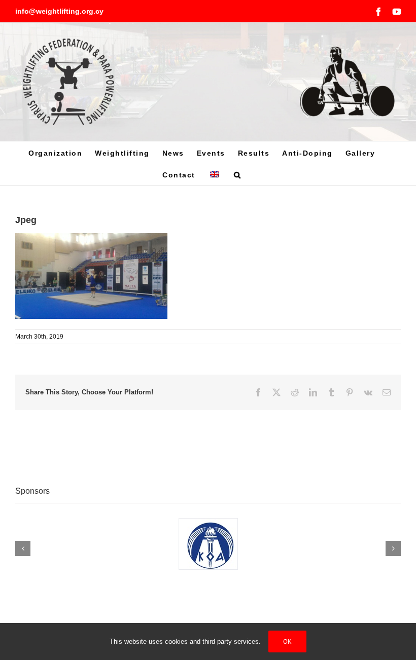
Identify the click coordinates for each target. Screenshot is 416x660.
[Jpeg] (91, 238)
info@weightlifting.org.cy (59, 11)
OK (287, 641)
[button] (237, 174)
